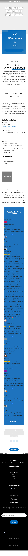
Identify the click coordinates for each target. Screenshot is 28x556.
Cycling (13, 476)
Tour (14, 538)
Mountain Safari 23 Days (14, 1)
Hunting (13, 478)
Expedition (10, 538)
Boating (13, 481)
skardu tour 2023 (14, 436)
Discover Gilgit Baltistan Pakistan (9, 126)
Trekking (17, 538)
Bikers (13, 474)
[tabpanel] (14, 15)
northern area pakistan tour (18, 434)
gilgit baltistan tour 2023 (10, 429)
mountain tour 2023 (7, 434)
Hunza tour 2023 (19, 429)
